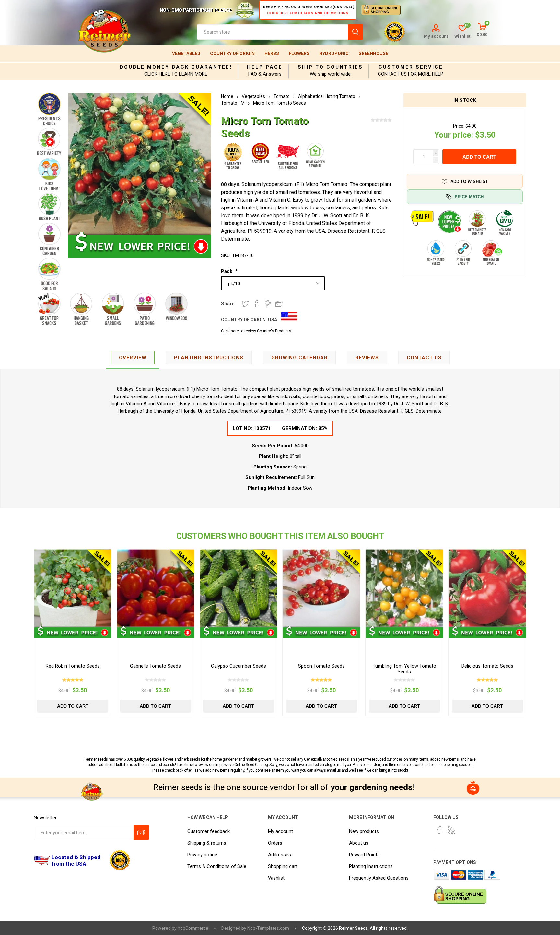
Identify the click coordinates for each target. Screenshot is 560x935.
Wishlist (276, 878)
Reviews (367, 358)
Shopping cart (283, 866)
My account (436, 36)
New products (364, 831)
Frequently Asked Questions (379, 878)
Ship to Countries (330, 67)
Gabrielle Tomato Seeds (155, 666)
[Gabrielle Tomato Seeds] (155, 588)
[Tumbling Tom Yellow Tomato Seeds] (404, 588)
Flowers (299, 53)
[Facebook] (439, 830)
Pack (227, 271)
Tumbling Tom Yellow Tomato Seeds (404, 669)
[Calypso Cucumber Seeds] (238, 588)
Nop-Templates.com (268, 928)
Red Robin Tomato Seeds (73, 666)
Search (355, 32)
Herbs (271, 53)
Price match (469, 197)
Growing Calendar (299, 358)
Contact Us (424, 358)
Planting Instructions (371, 866)
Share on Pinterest (267, 303)
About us (358, 843)
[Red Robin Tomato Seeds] (72, 588)
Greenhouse (373, 53)
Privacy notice (202, 855)
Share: (228, 304)
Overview (132, 358)
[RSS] (452, 830)
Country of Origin (232, 53)
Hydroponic (334, 53)
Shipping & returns (206, 843)
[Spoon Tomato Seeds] (321, 588)
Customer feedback (208, 831)
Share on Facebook (256, 303)
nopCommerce (193, 928)
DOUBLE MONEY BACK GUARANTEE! (176, 67)
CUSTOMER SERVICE (411, 67)
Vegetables (186, 53)
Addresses (279, 855)
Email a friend (279, 303)
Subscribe (141, 832)
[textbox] (272, 32)
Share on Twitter (245, 303)
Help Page (265, 67)
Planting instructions (208, 358)
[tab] (132, 358)
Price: (458, 126)
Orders (275, 843)
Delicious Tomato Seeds (487, 666)
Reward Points (364, 855)
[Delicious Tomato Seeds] (487, 588)
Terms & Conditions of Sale (216, 866)
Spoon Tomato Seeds (321, 666)
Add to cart (479, 157)
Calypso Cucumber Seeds (238, 666)
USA (272, 319)
